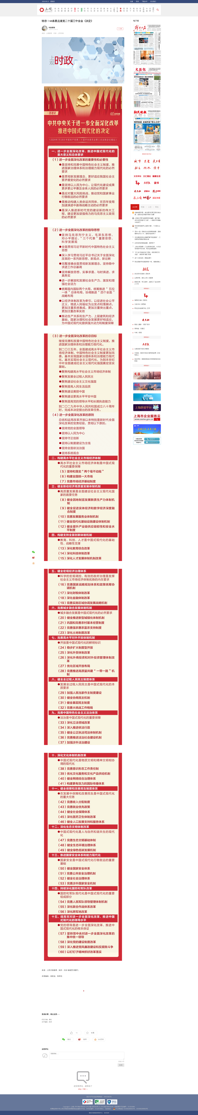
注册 (131, 1)
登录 (137, 1)
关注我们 (153, 1)
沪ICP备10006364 (80, 1106)
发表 (121, 1065)
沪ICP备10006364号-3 (107, 1106)
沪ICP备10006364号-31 (93, 1106)
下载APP (144, 1)
